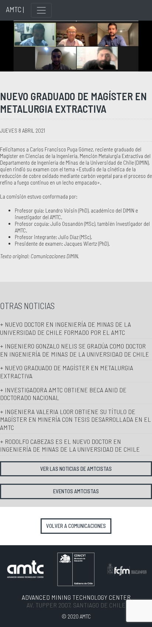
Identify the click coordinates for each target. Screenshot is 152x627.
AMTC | (15, 9)
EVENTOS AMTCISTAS (76, 491)
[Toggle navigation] (41, 10)
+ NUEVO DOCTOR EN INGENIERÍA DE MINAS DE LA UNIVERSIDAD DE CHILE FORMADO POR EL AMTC (65, 328)
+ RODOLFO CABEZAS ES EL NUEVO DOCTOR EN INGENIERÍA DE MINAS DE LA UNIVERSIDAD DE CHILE (70, 445)
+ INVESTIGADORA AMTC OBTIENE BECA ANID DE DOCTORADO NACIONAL (63, 394)
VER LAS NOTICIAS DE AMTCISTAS (76, 469)
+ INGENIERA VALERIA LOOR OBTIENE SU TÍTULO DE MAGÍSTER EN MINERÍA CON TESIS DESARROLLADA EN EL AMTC (75, 419)
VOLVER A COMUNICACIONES (76, 526)
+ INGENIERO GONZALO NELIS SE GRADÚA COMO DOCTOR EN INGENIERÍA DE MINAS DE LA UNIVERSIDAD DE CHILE (74, 350)
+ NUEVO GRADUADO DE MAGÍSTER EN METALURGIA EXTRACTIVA (66, 372)
